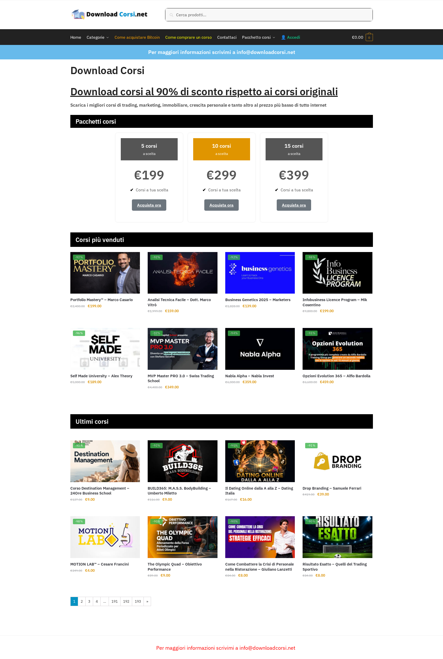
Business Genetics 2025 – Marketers (257, 299)
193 (138, 601)
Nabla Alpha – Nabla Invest (249, 375)
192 (126, 601)
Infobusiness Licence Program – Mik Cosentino (335, 302)
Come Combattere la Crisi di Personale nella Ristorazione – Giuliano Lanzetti (259, 567)
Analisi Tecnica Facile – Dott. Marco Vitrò (179, 302)
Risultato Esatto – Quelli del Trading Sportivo (335, 567)
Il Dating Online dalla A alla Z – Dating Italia (259, 491)
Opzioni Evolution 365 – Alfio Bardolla (336, 375)
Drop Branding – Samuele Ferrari (332, 488)
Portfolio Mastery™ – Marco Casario (101, 299)
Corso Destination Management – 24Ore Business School (99, 491)
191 (114, 601)
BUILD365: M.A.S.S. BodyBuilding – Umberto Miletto (179, 491)
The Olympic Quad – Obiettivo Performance (175, 567)
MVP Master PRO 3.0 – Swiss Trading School (181, 378)
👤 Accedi (290, 37)
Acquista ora (149, 205)
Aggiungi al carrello (105, 321)
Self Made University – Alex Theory (101, 375)
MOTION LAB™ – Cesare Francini (99, 564)
